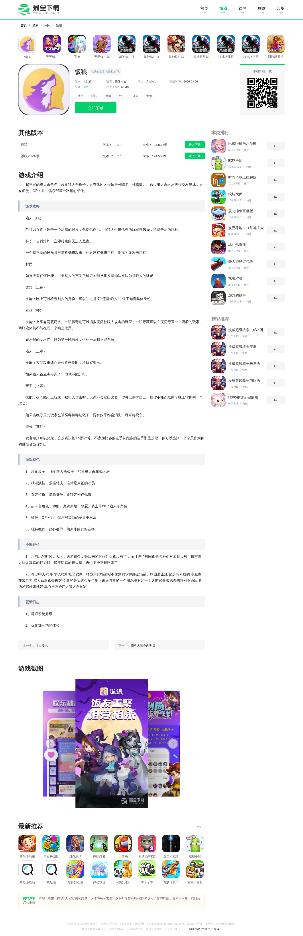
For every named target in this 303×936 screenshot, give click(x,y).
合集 (281, 8)
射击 (122, 96)
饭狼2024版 (30, 155)
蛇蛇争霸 (235, 160)
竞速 (149, 96)
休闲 (47, 25)
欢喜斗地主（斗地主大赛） (246, 228)
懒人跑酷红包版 (240, 261)
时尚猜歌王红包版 (242, 177)
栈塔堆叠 (235, 278)
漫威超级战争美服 (242, 346)
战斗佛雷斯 (237, 244)
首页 (204, 8)
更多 (199, 827)
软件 (242, 8)
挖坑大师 (235, 194)
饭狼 (59, 25)
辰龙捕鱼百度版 (240, 211)
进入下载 (195, 144)
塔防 (94, 96)
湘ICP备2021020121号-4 (204, 929)
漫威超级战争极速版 (244, 363)
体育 (135, 96)
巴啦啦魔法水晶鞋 (242, 143)
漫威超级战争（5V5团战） (245, 330)
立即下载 (96, 108)
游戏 (223, 8)
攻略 (262, 8)
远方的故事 (237, 295)
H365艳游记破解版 (243, 397)
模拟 (108, 96)
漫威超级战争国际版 (244, 380)
